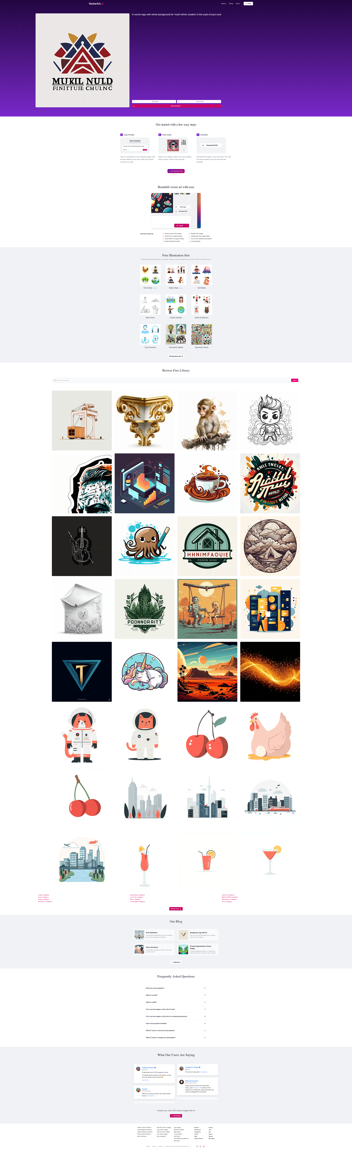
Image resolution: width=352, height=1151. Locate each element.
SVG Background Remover (181, 1138)
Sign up (211, 1136)
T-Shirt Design (178, 1134)
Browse (223, 3)
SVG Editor (177, 1136)
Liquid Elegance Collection (144, 1129)
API (210, 1132)
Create (196, 1134)
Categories (197, 1132)
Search (295, 380)
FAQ (210, 1129)
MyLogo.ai (177, 1140)
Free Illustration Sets (176, 255)
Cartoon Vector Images (163, 1132)
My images (212, 1138)
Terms (148, 1146)
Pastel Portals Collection (144, 1134)
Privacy (154, 1146)
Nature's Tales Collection (144, 1127)
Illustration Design (179, 1129)
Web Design (177, 1132)
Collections (197, 1129)
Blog (195, 1136)
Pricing (231, 3)
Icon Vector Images (162, 1134)
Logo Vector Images (162, 1129)
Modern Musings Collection (144, 1132)
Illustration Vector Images (164, 1127)
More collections (142, 1136)
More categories (161, 1136)
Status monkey (198, 1138)
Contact (160, 1146)
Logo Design (177, 1127)
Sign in (238, 3)
